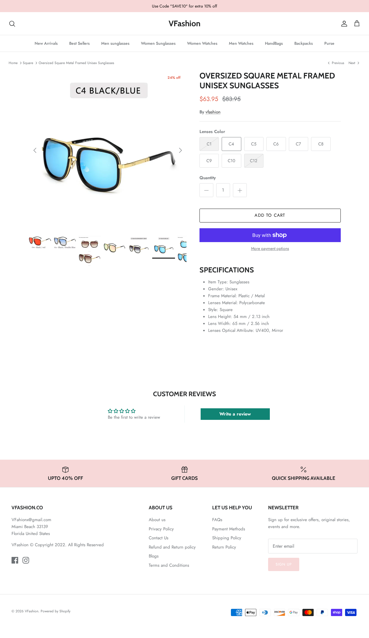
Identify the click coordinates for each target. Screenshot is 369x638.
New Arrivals (46, 43)
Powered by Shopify (55, 611)
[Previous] (35, 150)
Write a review (235, 414)
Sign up (284, 564)
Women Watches (202, 43)
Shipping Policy (226, 538)
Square (28, 62)
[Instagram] (25, 560)
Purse (329, 43)
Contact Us (158, 538)
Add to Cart (270, 215)
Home (13, 62)
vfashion (213, 112)
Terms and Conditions (169, 565)
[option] (108, 150)
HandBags (274, 43)
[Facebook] (15, 560)
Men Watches (241, 43)
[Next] (180, 150)
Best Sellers (79, 43)
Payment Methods (228, 529)
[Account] (343, 23)
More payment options (270, 248)
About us (157, 520)
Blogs (154, 556)
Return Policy (224, 547)
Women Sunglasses (158, 43)
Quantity (207, 178)
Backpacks (303, 43)
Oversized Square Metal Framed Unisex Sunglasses (76, 62)
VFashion (31, 611)
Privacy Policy (161, 529)
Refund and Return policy (172, 547)
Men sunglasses (115, 43)
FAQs (217, 520)
